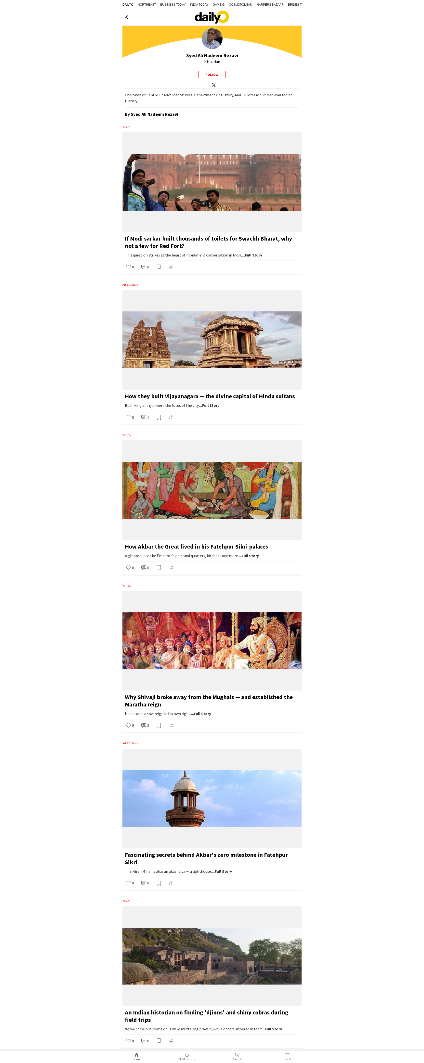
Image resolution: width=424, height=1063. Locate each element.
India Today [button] (199, 4)
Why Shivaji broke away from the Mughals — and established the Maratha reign (209, 700)
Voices (126, 127)
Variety (126, 435)
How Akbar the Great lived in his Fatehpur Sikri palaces (196, 546)
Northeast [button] (147, 4)
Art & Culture (130, 284)
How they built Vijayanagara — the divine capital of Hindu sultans (210, 396)
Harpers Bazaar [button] (270, 4)
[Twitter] (213, 85)
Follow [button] (212, 74)
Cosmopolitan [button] (240, 4)
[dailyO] (212, 17)
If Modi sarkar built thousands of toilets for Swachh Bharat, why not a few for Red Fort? (208, 242)
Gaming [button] (219, 4)
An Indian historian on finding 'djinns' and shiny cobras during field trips (206, 1016)
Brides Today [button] (299, 4)
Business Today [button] (173, 4)
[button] (130, 267)
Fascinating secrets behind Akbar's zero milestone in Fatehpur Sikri (206, 858)
